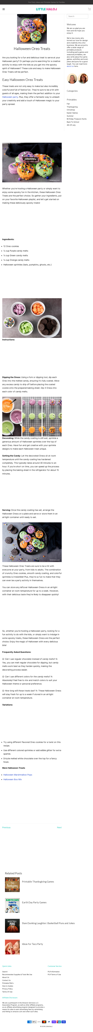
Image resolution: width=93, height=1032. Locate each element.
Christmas (71, 110)
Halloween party (10, 97)
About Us (5, 977)
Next (59, 827)
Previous (6, 827)
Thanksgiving (72, 107)
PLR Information (54, 972)
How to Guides (7, 986)
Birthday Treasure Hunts (77, 119)
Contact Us (6, 980)
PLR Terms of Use (54, 974)
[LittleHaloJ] (46, 9)
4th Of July (71, 125)
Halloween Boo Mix (12, 779)
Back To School (73, 122)
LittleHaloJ (48, 1026)
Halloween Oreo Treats (32, 48)
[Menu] (11, 9)
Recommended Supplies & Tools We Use (17, 974)
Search (4, 972)
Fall (68, 104)
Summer (70, 116)
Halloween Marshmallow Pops (17, 775)
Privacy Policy (7, 989)
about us (70, 66)
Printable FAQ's (7, 983)
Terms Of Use (7, 992)
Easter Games (72, 113)
